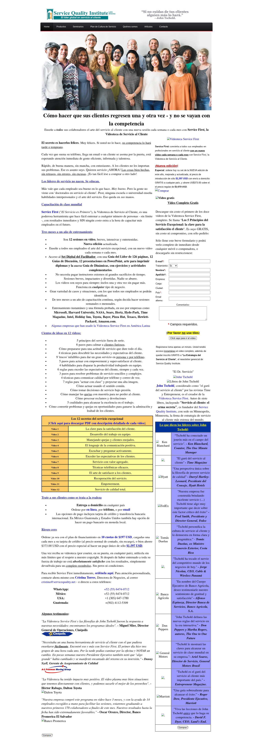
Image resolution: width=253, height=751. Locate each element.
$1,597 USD (134, 545)
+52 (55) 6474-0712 (116, 589)
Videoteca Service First (173, 398)
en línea (91, 509)
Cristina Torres (85, 577)
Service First (49, 212)
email (126, 509)
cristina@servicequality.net (58, 582)
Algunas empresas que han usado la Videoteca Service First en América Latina (100, 325)
